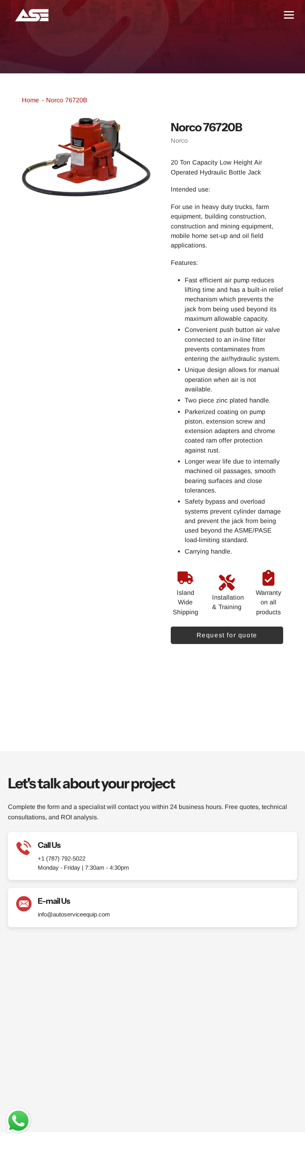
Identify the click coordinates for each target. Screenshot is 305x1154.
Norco (179, 140)
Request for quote (227, 635)
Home (30, 100)
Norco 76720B (66, 100)
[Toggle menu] (289, 15)
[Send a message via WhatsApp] (18, 1120)
